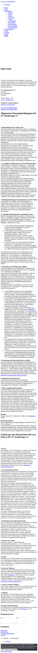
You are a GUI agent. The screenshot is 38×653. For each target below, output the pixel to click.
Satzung (3, 635)
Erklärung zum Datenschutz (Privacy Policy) (14, 375)
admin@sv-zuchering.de (8, 104)
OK (2, 649)
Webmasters (31, 309)
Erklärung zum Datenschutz (9, 109)
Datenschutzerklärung (10, 649)
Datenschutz (4, 632)
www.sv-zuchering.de (7, 100)
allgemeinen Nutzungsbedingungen (11, 581)
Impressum (4, 630)
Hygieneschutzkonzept (7, 633)
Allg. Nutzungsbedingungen (9, 107)
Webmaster (32, 416)
